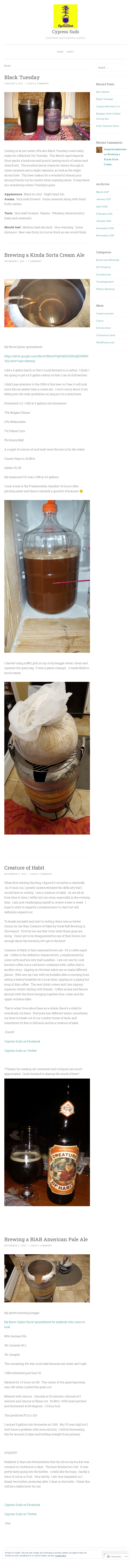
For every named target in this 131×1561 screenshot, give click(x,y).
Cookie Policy (60, 1555)
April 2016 (102, 206)
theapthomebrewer (115, 149)
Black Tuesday (22, 77)
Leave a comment (38, 83)
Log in (100, 320)
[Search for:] (111, 67)
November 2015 (105, 235)
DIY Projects (103, 267)
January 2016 (103, 220)
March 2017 (102, 191)
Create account (105, 313)
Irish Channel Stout (107, 125)
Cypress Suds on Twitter (20, 1050)
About (70, 51)
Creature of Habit (24, 867)
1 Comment (35, 261)
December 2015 (105, 228)
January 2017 (103, 199)
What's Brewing (105, 289)
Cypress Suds (65, 31)
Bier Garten (102, 91)
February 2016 (104, 213)
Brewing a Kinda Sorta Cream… (112, 159)
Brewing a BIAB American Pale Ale (46, 1239)
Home (60, 51)
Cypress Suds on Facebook (22, 1041)
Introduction (103, 274)
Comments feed (105, 335)
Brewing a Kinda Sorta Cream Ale (44, 254)
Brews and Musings (107, 259)
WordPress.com (105, 342)
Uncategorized (104, 281)
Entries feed (103, 327)
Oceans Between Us (108, 106)
